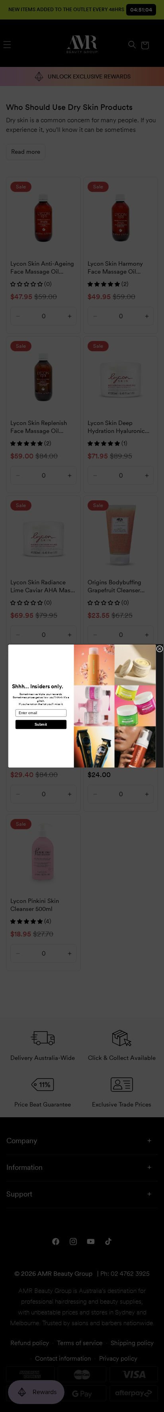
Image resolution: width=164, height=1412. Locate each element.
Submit (41, 725)
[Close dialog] (160, 649)
